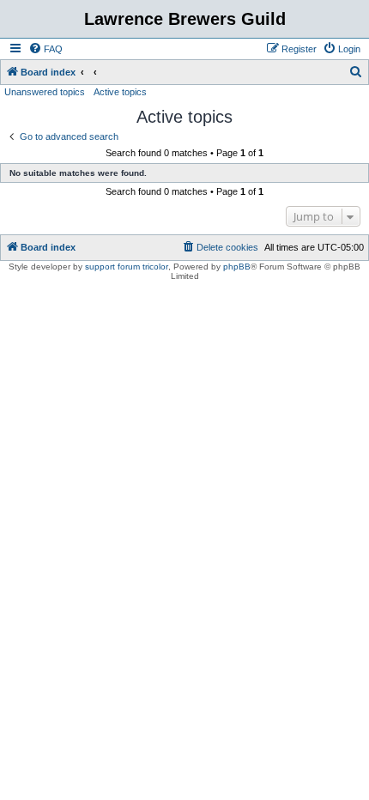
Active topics (120, 92)
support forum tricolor (126, 266)
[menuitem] (45, 49)
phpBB (237, 266)
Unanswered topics (44, 92)
